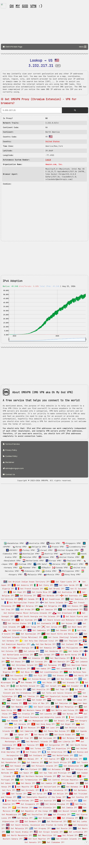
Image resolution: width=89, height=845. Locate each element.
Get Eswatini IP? (18, 675)
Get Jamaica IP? (48, 609)
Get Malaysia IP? (19, 828)
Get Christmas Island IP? (24, 665)
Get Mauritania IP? (59, 658)
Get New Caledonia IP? (56, 790)
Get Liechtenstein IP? (51, 672)
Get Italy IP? (45, 585)
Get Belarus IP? (29, 606)
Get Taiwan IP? (18, 794)
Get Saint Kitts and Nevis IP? (61, 634)
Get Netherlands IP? (62, 755)
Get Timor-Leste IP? (65, 582)
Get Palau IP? (48, 682)
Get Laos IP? (52, 728)
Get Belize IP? (60, 794)
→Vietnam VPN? (25, 564)
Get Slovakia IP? (61, 814)
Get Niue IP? (27, 672)
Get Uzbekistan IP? (73, 766)
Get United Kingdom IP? (56, 804)
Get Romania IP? (47, 648)
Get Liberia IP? (66, 741)
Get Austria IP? (47, 801)
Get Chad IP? (19, 592)
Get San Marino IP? (45, 644)
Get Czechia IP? (79, 797)
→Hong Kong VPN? (72, 574)
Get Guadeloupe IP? (54, 599)
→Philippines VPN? (70, 571)
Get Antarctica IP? (56, 752)
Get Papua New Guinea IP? (56, 731)
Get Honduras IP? (53, 651)
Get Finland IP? (32, 769)
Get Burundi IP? (73, 759)
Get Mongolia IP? (68, 707)
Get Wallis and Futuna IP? (64, 710)
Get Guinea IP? (68, 623)
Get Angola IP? (69, 801)
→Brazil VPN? (76, 564)
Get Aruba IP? (27, 609)
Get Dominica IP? (78, 599)
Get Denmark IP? (32, 821)
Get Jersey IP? (53, 627)
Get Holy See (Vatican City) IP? (41, 641)
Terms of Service (12, 444)
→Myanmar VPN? (29, 567)
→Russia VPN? (53, 574)
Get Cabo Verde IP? (68, 585)
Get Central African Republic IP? (65, 780)
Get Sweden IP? (63, 630)
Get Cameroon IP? (28, 731)
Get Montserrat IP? (56, 821)
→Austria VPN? (51, 554)
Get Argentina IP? (60, 748)
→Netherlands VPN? (34, 561)
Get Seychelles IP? (36, 814)
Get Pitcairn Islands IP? (44, 766)
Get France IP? (33, 752)
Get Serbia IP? (24, 818)
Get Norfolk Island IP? (27, 686)
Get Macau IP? (14, 679)
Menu (81, 46)
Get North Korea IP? (70, 655)
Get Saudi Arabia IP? (21, 832)
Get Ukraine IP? (21, 724)
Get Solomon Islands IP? (68, 839)
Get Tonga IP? (32, 627)
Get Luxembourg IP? (65, 668)
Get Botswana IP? (55, 769)
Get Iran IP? (26, 738)
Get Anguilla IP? (40, 689)
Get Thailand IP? (72, 641)
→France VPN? (57, 547)
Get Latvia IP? (31, 651)
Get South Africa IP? (59, 762)
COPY (58, 66)
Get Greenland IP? (66, 613)
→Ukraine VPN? (59, 564)
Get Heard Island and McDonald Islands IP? (64, 620)
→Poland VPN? (69, 554)
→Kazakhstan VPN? (15, 543)
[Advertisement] (44, 27)
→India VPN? (50, 571)
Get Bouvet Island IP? (69, 811)
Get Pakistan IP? (63, 703)
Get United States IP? (19, 623)
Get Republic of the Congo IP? (36, 811)
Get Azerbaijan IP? (30, 634)
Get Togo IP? (62, 689)
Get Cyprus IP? (51, 759)
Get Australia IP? (66, 592)
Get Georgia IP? (25, 648)
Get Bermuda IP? (50, 595)
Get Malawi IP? (30, 759)
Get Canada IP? (30, 599)
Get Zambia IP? (69, 807)
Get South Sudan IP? (64, 734)
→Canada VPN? (61, 567)
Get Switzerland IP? (49, 787)
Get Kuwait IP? (17, 766)
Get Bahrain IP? (61, 662)
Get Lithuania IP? (77, 832)
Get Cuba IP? (17, 748)
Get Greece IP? (60, 675)
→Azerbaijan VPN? (30, 554)
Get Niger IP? (67, 724)
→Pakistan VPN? (29, 557)
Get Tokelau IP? (30, 696)
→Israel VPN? (46, 550)
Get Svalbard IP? (37, 755)
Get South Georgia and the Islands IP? (39, 616)
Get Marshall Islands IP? (38, 741)
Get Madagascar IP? (37, 721)
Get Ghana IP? (17, 662)
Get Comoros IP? (34, 762)
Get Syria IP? (39, 794)
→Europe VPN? (54, 561)
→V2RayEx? (45, 567)
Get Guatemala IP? (45, 623)
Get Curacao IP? (38, 662)
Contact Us (10, 474)
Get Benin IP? (27, 783)
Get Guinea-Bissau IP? (38, 679)
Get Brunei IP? (56, 589)
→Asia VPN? (54, 543)
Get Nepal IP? (68, 776)
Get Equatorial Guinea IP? (58, 696)
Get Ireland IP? (78, 717)
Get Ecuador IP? (74, 686)
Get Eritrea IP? (27, 595)
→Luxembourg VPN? (77, 547)
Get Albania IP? (69, 818)
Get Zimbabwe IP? (55, 842)
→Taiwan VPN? (47, 557)
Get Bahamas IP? (74, 787)
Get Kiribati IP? (29, 790)
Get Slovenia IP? (46, 807)
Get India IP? (75, 651)
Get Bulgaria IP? (52, 606)
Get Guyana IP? (14, 703)
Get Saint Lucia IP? (43, 707)
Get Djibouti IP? (46, 818)
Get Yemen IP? (58, 700)
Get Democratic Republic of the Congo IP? (43, 797)
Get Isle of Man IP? (38, 703)
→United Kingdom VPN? (68, 550)
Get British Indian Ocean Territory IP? (28, 582)
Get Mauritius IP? (46, 835)
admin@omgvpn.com (14, 468)
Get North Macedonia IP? (19, 835)
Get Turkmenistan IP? (30, 780)
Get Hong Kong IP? (45, 724)
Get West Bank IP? (76, 627)
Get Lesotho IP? (47, 714)
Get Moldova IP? (70, 738)
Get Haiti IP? (80, 675)
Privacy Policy (11, 450)
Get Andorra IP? (24, 585)
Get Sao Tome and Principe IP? (54, 773)
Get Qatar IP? (20, 734)
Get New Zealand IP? (66, 679)
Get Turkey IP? (37, 748)
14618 (48, 160)
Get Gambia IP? (48, 783)
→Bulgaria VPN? (38, 547)
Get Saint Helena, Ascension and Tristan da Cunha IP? (38, 825)
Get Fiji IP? (40, 675)
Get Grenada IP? (70, 682)
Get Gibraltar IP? (16, 630)
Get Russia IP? (63, 828)
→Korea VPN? (21, 547)
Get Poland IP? (69, 835)
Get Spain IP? (25, 773)
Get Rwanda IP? (14, 721)
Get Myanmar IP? (70, 783)
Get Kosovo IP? (74, 606)
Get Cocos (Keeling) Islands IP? (64, 637)
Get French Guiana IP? (31, 589)
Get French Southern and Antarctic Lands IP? (41, 717)
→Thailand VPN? (73, 561)
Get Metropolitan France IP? (23, 602)
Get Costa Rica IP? (41, 592)
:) (26, 6)
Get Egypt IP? (18, 700)
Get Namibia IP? (19, 707)
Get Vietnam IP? (28, 620)
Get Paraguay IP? (52, 665)
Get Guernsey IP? (73, 595)
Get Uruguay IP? (41, 828)
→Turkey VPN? (28, 550)
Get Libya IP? (79, 700)
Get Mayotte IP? (25, 787)
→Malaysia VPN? (34, 574)
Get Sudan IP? (38, 700)
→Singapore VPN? (73, 543)
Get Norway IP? (69, 714)
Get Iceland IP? (69, 644)
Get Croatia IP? (25, 714)
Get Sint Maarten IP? (38, 839)
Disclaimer (9, 462)
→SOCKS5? (13, 550)
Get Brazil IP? (61, 721)
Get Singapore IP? (29, 804)
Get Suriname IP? (47, 738)
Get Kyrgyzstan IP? (54, 745)
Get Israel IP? (52, 686)
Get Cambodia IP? (40, 630)
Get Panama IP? (28, 682)
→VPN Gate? (41, 564)
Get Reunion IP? (31, 728)
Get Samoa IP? (42, 668)
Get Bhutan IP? (24, 807)
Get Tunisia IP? (30, 745)
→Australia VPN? (36, 543)
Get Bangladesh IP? (72, 609)
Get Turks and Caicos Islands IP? (59, 693)
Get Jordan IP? (46, 655)
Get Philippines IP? (72, 648)
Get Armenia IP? (35, 658)
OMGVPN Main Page (13, 46)
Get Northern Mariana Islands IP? (38, 776)
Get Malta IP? (40, 734)
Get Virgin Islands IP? (50, 832)
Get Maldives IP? (21, 668)
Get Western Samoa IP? (33, 710)
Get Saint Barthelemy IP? (20, 801)
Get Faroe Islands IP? (56, 602)
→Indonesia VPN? (32, 571)
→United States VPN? (69, 557)
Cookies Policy (11, 456)
